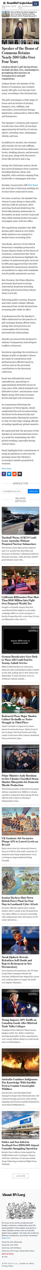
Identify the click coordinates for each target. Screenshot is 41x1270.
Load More (20, 1176)
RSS (6, 1257)
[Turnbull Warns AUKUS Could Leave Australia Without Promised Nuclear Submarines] (20, 520)
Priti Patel (33, 185)
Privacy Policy (7, 1266)
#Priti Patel (6, 468)
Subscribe (33, 491)
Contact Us (23, 1263)
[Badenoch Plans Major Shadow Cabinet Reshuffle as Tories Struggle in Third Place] (20, 699)
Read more (6, 1238)
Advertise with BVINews (11, 1248)
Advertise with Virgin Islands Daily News (18, 1251)
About (31, 1263)
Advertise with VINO (10, 1245)
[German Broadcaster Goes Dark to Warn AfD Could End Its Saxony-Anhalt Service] (20, 639)
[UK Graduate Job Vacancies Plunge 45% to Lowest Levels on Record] (20, 821)
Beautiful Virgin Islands (20, 3)
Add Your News (8, 1254)
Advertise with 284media (12, 1242)
